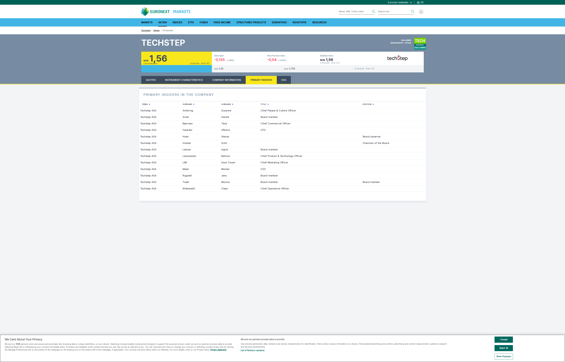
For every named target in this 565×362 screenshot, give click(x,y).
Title (270, 104)
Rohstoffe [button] (299, 22)
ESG (283, 79)
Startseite (146, 30)
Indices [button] (177, 22)
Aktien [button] (162, 22)
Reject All (504, 348)
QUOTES (151, 79)
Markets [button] (146, 22)
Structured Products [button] (251, 22)
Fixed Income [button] (222, 22)
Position (373, 104)
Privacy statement (218, 350)
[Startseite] (165, 11)
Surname (194, 104)
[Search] (373, 11)
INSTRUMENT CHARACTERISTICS (184, 79)
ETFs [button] (191, 22)
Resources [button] (319, 22)
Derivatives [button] (279, 22)
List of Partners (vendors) (253, 350)
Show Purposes (503, 356)
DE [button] (422, 2)
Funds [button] (204, 22)
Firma (151, 104)
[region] (282, 348)
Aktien (156, 30)
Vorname (232, 104)
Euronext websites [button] (398, 2)
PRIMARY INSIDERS (261, 79)
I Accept (503, 339)
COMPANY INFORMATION (226, 79)
